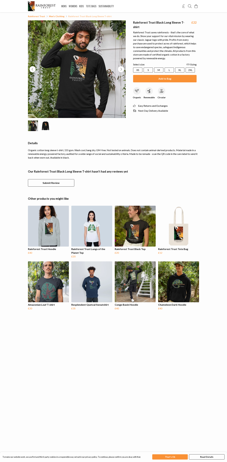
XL (179, 69)
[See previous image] (32, 69)
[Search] (190, 6)
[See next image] (121, 69)
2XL (190, 69)
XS (137, 69)
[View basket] (196, 6)
